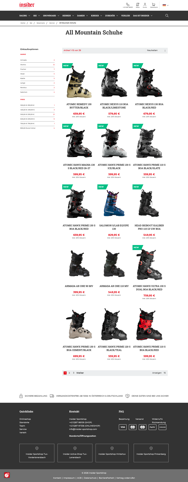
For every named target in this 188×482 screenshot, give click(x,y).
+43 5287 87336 (76, 426)
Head (37, 74)
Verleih (22, 433)
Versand (139, 419)
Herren (52, 23)
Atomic (37, 65)
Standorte (24, 423)
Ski (31, 23)
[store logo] (27, 5)
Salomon (37, 92)
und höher (37, 128)
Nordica (37, 87)
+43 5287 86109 (76, 423)
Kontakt (57, 478)
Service (23, 429)
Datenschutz (90, 478)
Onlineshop (25, 419)
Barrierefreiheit (106, 478)
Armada (37, 60)
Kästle (37, 78)
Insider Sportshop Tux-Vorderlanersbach (37, 456)
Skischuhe (41, 23)
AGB (79, 478)
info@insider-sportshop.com (83, 429)
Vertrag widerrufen (125, 478)
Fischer (37, 69)
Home (23, 23)
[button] (166, 5)
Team (22, 426)
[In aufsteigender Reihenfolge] (165, 50)
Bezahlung (124, 419)
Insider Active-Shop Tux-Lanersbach (75, 456)
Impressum (69, 478)
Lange (37, 83)
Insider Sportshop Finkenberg (151, 454)
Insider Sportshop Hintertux (112, 454)
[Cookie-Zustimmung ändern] (7, 475)
